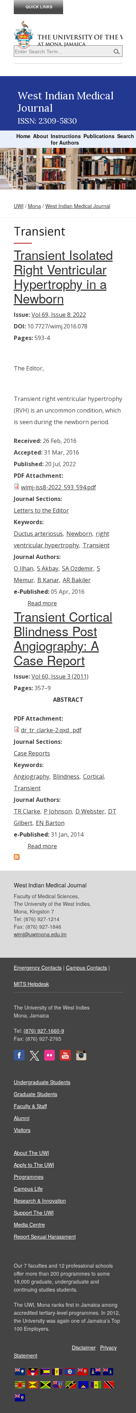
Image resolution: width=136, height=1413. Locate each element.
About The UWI (31, 1152)
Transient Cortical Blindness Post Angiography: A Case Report (63, 638)
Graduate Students (35, 1094)
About (40, 136)
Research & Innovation (40, 1200)
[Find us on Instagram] (81, 1058)
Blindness (66, 776)
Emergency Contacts (38, 967)
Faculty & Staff (30, 1106)
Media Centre (29, 1224)
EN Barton (50, 823)
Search (125, 136)
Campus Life (28, 1188)
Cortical (93, 776)
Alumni (21, 1118)
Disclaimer (84, 1347)
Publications (99, 136)
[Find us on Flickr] (49, 1058)
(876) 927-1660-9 (44, 1030)
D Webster (89, 811)
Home (23, 136)
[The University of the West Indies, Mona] (68, 34)
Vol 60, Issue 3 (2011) (60, 676)
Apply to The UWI (34, 1164)
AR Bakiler (77, 580)
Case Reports (32, 753)
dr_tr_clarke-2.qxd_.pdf (51, 730)
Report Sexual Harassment (45, 1236)
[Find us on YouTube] (65, 1058)
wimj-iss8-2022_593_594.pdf (58, 487)
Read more (42, 603)
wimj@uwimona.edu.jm (40, 934)
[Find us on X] (34, 1058)
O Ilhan (23, 568)
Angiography (31, 776)
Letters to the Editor (41, 510)
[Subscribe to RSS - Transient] (17, 858)
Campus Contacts (86, 967)
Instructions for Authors (66, 139)
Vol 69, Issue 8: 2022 (59, 315)
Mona (34, 206)
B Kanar (48, 580)
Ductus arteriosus (38, 534)
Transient (96, 545)
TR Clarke (27, 811)
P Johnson (58, 811)
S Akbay (47, 568)
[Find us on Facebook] (19, 1058)
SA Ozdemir (77, 568)
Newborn (79, 534)
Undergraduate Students (42, 1082)
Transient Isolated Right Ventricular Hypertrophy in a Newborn (63, 276)
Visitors (22, 1130)
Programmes (29, 1176)
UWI (19, 206)
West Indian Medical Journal (77, 206)
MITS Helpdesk (31, 983)
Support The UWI (34, 1212)
